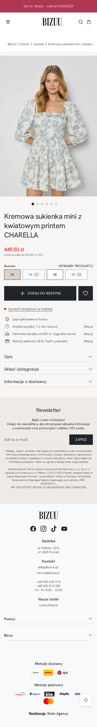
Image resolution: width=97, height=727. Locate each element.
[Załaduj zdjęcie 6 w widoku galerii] (56, 204)
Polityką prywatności (22, 462)
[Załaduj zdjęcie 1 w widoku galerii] (33, 204)
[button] (88, 21)
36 (31, 274)
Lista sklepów (48, 605)
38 (55, 274)
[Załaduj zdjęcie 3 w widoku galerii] (42, 204)
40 (73, 274)
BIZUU (12, 44)
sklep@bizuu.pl (48, 567)
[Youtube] (64, 529)
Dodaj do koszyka (44, 293)
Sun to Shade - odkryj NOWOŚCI (49, 6)
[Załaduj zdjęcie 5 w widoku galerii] (51, 204)
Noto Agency (57, 713)
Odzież (24, 44)
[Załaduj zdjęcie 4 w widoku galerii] (46, 204)
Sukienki (38, 44)
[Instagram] (43, 529)
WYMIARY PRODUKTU (76, 266)
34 (12, 274)
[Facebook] (33, 529)
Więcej (88, 327)
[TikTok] (54, 529)
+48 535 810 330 (48, 586)
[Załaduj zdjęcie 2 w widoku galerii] (37, 204)
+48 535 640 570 (48, 582)
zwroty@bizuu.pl (48, 573)
